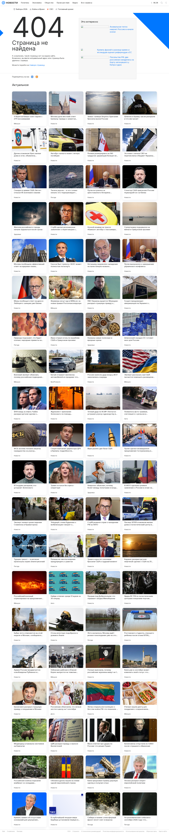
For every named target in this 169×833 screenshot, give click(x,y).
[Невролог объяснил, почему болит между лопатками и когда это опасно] (103, 477)
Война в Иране (38, 9)
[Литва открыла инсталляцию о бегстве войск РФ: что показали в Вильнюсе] (103, 699)
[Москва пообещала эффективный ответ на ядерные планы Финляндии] (29, 256)
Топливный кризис (66, 9)
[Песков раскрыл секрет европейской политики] (139, 773)
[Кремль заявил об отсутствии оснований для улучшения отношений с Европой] (29, 809)
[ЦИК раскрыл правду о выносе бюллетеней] (66, 736)
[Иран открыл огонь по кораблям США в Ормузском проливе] (66, 330)
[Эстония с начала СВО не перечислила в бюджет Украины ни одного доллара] (139, 145)
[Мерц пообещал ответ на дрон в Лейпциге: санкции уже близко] (29, 293)
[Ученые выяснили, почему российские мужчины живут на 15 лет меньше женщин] (103, 662)
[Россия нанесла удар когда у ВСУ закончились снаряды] (103, 367)
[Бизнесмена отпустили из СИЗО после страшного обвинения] (139, 736)
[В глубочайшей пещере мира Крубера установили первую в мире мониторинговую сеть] (66, 809)
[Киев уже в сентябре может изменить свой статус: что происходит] (139, 662)
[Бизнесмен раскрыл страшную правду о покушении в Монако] (29, 699)
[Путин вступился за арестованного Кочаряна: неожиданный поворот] (103, 182)
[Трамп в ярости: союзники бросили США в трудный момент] (103, 551)
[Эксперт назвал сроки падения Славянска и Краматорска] (29, 514)
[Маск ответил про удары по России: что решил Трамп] (103, 736)
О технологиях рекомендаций (91, 831)
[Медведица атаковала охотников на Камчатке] (29, 736)
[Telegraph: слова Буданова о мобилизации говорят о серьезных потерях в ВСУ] (66, 514)
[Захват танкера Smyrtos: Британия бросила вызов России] (103, 108)
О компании (11, 831)
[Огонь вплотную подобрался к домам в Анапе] (66, 625)
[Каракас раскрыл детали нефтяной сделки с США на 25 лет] (139, 551)
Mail (3, 831)
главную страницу (36, 65)
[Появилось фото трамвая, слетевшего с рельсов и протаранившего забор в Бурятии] (139, 404)
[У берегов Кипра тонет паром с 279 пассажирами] (29, 108)
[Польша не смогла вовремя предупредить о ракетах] (66, 551)
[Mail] (3, 3)
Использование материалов (135, 831)
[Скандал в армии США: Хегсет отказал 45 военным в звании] (29, 182)
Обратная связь (151, 831)
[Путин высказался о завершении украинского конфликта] (139, 256)
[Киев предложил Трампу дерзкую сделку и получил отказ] (103, 773)
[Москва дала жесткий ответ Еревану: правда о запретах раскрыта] (66, 108)
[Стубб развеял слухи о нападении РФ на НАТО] (103, 514)
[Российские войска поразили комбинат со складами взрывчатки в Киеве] (29, 773)
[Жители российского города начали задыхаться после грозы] (29, 219)
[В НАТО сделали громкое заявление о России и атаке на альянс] (139, 477)
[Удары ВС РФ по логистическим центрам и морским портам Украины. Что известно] (139, 588)
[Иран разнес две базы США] (103, 440)
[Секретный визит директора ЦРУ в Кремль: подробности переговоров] (66, 440)
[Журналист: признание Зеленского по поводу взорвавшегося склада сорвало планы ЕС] (66, 404)
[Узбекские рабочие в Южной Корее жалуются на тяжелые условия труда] (66, 662)
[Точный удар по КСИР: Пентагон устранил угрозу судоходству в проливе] (103, 404)
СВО (51, 9)
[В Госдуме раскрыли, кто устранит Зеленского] (29, 477)
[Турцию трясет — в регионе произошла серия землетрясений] (29, 551)
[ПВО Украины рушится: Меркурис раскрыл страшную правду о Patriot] (103, 293)
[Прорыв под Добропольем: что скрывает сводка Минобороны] (103, 588)
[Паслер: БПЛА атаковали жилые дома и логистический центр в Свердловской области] (139, 514)
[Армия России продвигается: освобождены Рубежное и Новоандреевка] (29, 662)
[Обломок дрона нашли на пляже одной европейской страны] (66, 773)
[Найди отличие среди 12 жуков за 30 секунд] (66, 588)
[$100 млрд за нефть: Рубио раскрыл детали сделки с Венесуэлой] (29, 404)
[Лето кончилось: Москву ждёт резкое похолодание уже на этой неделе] (103, 625)
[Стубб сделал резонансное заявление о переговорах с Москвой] (66, 219)
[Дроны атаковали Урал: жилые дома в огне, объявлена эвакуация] (29, 145)
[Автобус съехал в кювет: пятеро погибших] (66, 145)
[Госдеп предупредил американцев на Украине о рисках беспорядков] (139, 293)
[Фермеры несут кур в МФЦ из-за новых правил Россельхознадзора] (66, 293)
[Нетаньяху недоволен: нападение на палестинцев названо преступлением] (103, 256)
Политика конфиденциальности (113, 831)
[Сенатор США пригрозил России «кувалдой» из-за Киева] (139, 182)
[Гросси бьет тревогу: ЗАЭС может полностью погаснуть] (66, 256)
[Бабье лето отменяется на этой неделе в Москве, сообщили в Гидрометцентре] (29, 625)
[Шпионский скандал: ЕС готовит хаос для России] (139, 330)
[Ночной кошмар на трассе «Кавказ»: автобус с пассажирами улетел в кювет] (103, 219)
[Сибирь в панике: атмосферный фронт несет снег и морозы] (103, 809)
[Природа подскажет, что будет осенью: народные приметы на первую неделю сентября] (29, 330)
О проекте (76, 831)
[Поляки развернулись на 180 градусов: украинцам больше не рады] (103, 145)
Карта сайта (163, 831)
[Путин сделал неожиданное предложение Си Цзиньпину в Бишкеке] (139, 440)
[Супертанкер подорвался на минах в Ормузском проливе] (139, 219)
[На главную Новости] (11, 3)
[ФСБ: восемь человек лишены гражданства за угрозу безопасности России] (29, 440)
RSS (69, 831)
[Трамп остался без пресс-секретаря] (66, 477)
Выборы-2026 (21, 9)
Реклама (19, 831)
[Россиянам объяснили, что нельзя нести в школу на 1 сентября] (66, 699)
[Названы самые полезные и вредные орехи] (103, 330)
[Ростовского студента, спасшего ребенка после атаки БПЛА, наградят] (139, 625)
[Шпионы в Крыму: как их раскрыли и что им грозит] (139, 108)
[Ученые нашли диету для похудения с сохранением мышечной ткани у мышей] (139, 699)
